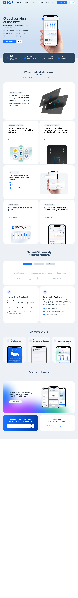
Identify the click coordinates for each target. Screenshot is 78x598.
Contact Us (50, 426)
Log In (53, 2)
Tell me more (12, 140)
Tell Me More (12, 109)
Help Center (62, 426)
